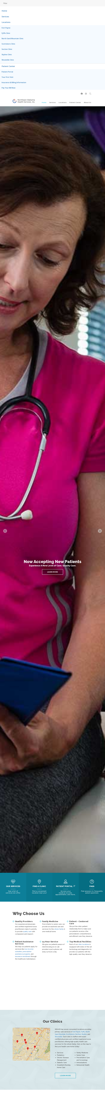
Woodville (58, 1037)
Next (100, 531)
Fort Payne (6, 28)
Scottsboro (70, 1034)
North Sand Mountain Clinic (12, 38)
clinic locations (83, 944)
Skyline (84, 1034)
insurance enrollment (22, 956)
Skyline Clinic (7, 54)
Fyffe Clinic (6, 33)
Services (5, 16)
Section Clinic (7, 49)
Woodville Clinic (8, 60)
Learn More (65, 1076)
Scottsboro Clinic (8, 44)
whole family (58, 929)
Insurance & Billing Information (14, 82)
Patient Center (8, 66)
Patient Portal (7, 72)
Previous (5, 531)
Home (4, 11)
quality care (27, 931)
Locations (6, 22)
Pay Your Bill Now (8, 88)
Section (78, 1034)
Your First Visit (7, 77)
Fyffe (83, 1032)
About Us (87, 102)
